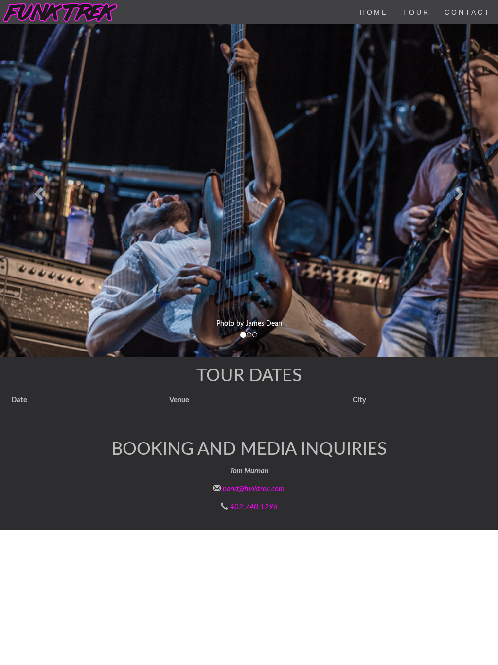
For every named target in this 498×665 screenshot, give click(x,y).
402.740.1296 (253, 507)
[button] (37, 190)
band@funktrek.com (254, 489)
